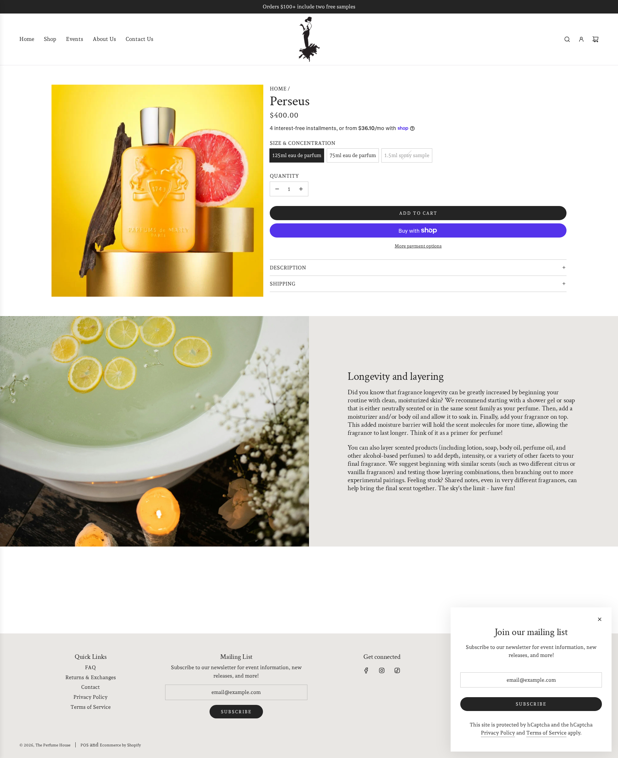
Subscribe (236, 711)
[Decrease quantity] (277, 189)
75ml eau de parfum (353, 155)
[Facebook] (366, 670)
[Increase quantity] (301, 189)
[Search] (567, 39)
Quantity (284, 176)
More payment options (418, 245)
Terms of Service (546, 733)
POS (84, 745)
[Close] (600, 619)
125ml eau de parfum (296, 155)
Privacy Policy (498, 733)
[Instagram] (382, 670)
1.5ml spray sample (406, 155)
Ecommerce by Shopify (120, 745)
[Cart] (595, 39)
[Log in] (581, 39)
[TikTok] (397, 670)
